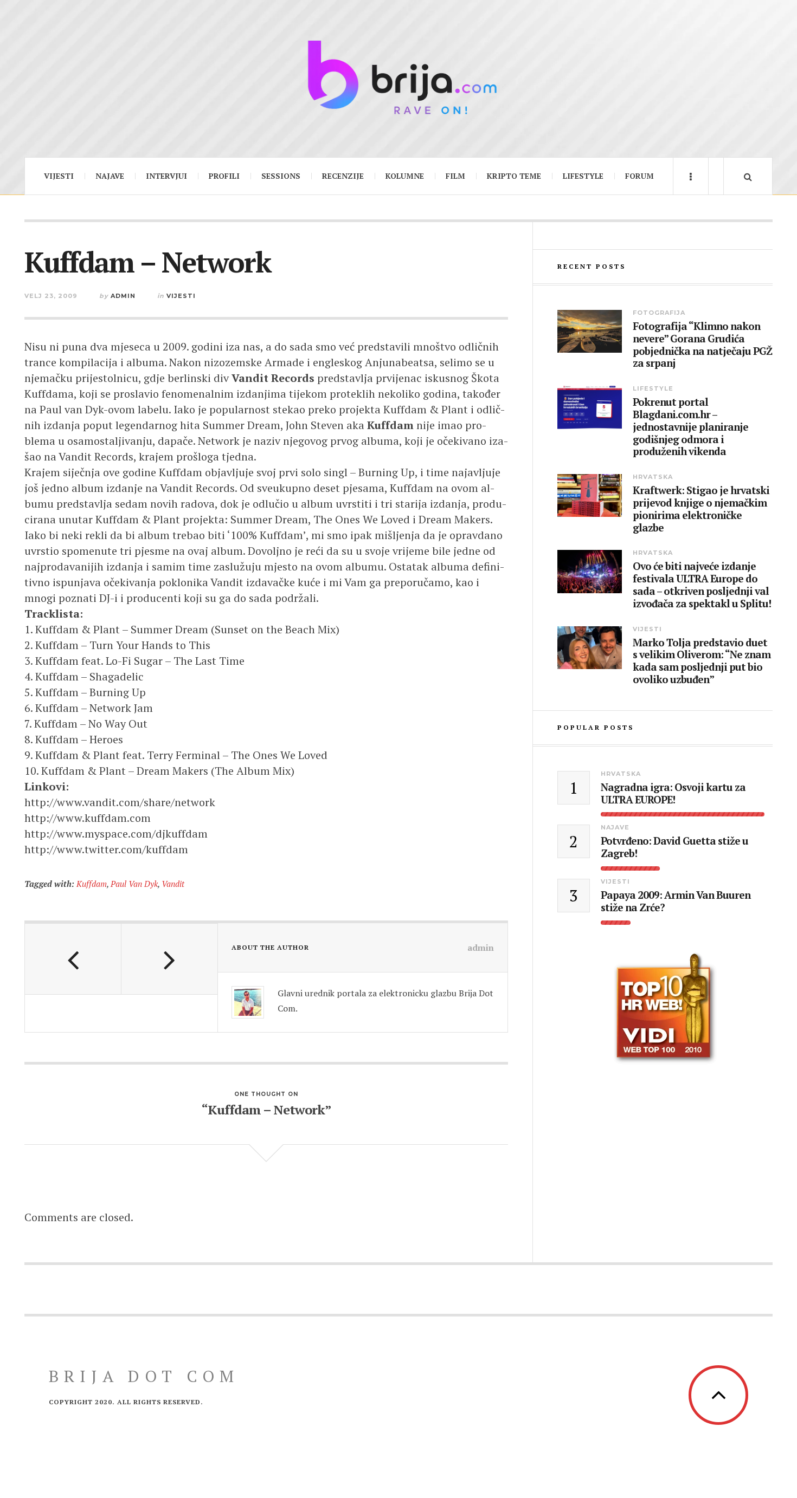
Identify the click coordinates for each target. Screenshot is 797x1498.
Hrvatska (653, 477)
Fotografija (659, 312)
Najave (109, 176)
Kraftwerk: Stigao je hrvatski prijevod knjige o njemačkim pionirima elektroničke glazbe (701, 509)
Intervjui (166, 176)
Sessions (280, 176)
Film (455, 176)
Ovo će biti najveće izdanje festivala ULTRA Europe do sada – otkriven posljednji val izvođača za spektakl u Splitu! (702, 584)
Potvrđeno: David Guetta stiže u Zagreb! (674, 847)
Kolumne (404, 176)
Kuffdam (91, 883)
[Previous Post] (73, 959)
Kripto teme (514, 176)
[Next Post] (169, 959)
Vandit (173, 883)
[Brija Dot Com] (398, 77)
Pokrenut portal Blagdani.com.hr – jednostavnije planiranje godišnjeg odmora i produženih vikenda (690, 427)
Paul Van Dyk (134, 883)
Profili (224, 176)
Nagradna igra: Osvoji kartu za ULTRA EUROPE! (673, 793)
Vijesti (59, 176)
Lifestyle (583, 176)
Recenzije (343, 176)
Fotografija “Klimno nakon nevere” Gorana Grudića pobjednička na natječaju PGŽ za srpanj (702, 344)
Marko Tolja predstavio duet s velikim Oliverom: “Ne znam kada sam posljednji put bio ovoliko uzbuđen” (701, 661)
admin (123, 296)
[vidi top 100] (665, 1009)
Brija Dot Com (144, 1376)
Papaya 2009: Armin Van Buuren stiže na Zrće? (675, 901)
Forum (639, 176)
